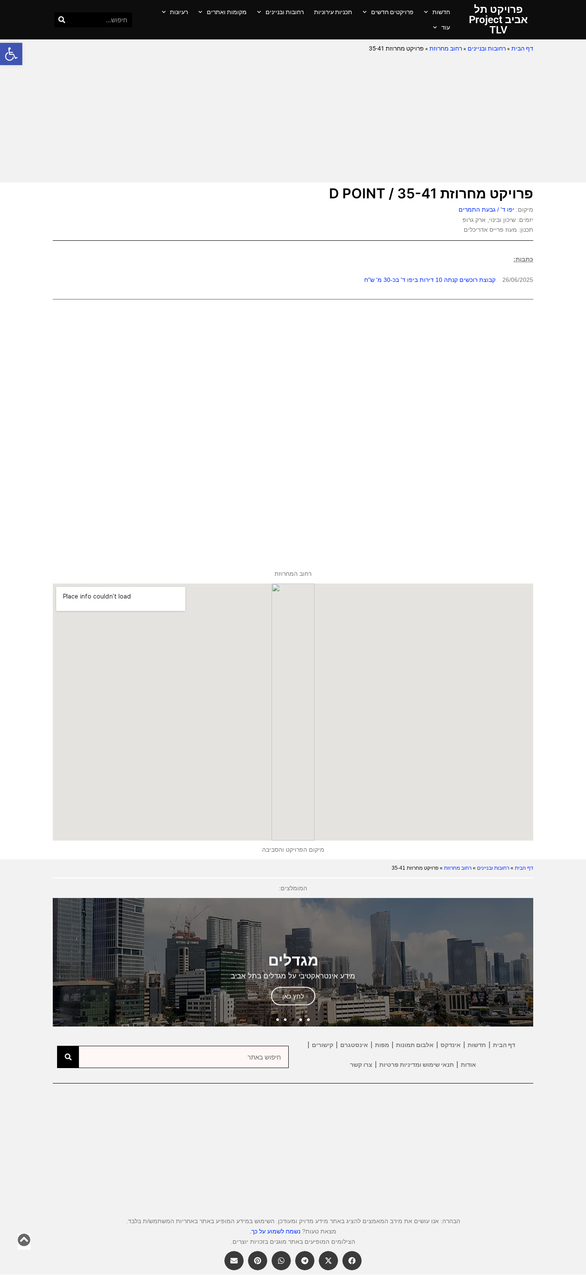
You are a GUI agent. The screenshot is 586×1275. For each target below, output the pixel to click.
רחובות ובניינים (285, 12)
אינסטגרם (354, 1045)
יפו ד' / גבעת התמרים (486, 209)
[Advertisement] (293, 118)
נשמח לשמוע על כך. (275, 1231)
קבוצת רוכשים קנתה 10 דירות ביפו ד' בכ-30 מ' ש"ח (429, 279)
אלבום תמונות (415, 1045)
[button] (11, 54)
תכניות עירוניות (333, 12)
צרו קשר (361, 1064)
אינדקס (451, 1045)
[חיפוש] (61, 19)
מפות (382, 1045)
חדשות (441, 12)
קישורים (322, 1045)
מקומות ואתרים (227, 12)
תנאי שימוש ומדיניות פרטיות (416, 1064)
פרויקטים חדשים (392, 12)
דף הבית (522, 48)
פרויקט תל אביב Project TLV (498, 19)
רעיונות (179, 12)
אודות (468, 1064)
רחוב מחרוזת (445, 48)
